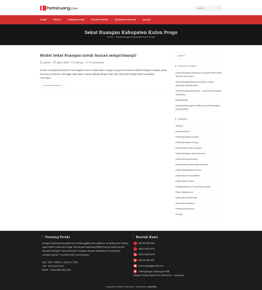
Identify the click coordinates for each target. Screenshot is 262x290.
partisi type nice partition (188, 175)
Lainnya (79, 62)
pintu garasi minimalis (186, 197)
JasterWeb (152, 286)
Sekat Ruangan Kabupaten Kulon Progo (135, 37)
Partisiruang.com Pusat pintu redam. (193, 186)
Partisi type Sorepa (185, 181)
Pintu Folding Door (184, 192)
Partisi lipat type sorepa (187, 136)
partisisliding (182, 100)
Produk (179, 214)
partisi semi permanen (187, 159)
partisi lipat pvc (183, 131)
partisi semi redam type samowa (192, 164)
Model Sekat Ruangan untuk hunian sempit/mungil (88, 55)
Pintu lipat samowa (185, 208)
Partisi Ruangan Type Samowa (191, 153)
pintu (88, 243)
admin (47, 62)
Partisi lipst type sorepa (187, 142)
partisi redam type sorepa (189, 148)
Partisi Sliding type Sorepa (188, 170)
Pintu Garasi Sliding (185, 203)
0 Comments (97, 62)
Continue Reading (54, 86)
